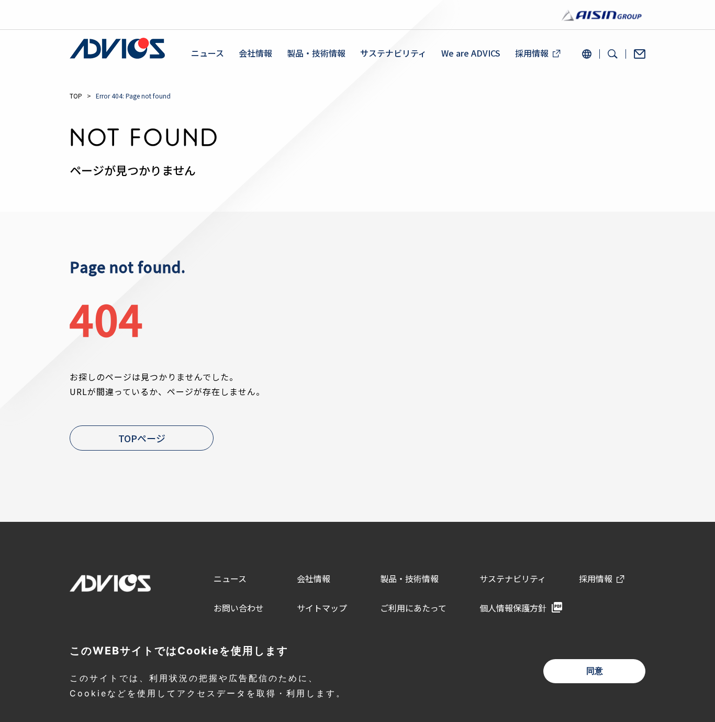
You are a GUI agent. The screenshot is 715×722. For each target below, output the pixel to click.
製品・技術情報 (316, 53)
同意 (594, 670)
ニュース (207, 53)
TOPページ (141, 438)
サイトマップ (322, 607)
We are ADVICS (470, 53)
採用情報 (532, 53)
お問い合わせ (239, 607)
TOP (76, 95)
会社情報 (255, 53)
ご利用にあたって (413, 607)
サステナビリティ (393, 53)
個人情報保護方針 (512, 608)
